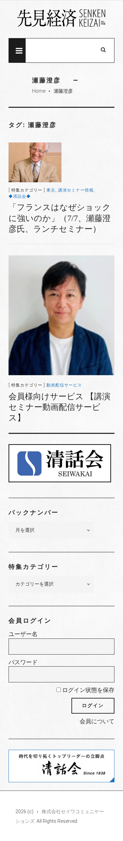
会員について (97, 721)
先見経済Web (61, 19)
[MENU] (17, 50)
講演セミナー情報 (76, 190)
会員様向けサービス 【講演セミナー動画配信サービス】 (59, 407)
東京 (50, 190)
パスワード (23, 662)
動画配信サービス (64, 385)
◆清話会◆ (20, 196)
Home (38, 91)
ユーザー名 (23, 634)
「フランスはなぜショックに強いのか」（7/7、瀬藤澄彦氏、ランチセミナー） (60, 218)
